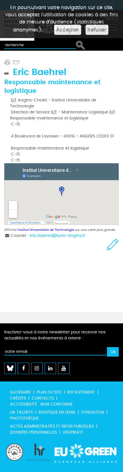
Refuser (97, 30)
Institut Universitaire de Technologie (46, 229)
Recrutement (81, 392)
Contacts (43, 398)
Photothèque (24, 418)
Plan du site (49, 392)
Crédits (18, 398)
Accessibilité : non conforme (41, 404)
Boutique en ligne (57, 412)
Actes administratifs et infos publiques (52, 426)
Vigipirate (73, 432)
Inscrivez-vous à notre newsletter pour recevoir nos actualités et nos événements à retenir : (55, 335)
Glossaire (20, 392)
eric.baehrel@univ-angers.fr (57, 236)
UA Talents (21, 412)
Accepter (67, 30)
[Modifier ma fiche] (113, 244)
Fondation (92, 412)
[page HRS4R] (39, 454)
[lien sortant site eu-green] (86, 454)
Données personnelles (33, 432)
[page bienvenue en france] (14, 454)
